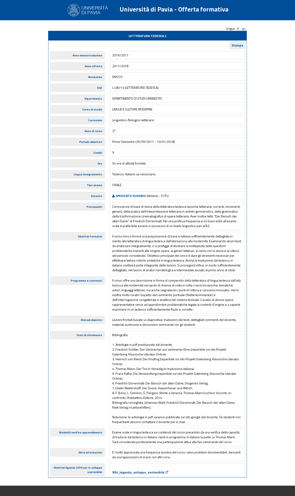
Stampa (237, 45)
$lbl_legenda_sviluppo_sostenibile (138, 472)
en (243, 28)
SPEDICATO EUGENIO (130, 195)
